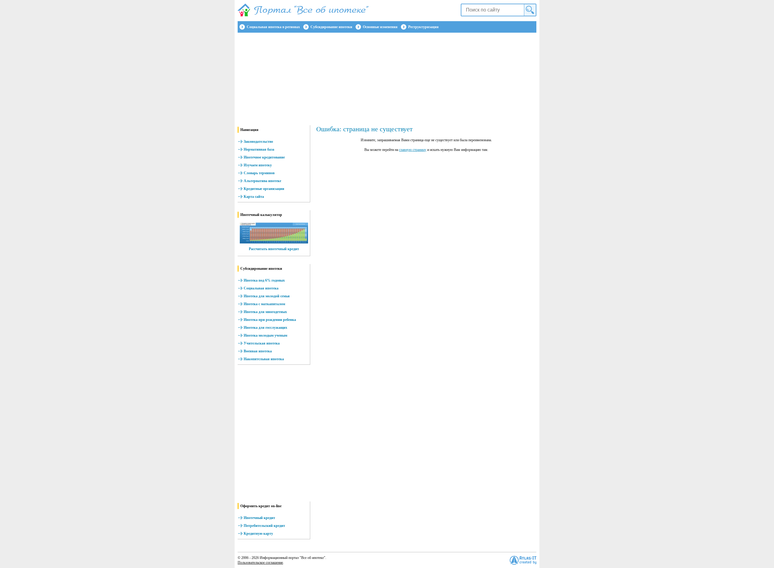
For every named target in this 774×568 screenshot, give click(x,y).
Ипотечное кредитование (264, 157)
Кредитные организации (264, 189)
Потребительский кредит (264, 526)
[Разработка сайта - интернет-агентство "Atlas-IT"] (523, 560)
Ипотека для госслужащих (265, 327)
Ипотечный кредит (259, 518)
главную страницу (412, 150)
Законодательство (258, 141)
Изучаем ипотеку (258, 165)
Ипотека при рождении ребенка (270, 320)
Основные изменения (380, 27)
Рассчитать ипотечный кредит (274, 249)
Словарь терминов (259, 173)
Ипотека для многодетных (265, 312)
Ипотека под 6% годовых (264, 280)
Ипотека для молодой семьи (267, 296)
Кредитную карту (258, 533)
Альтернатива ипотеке (262, 181)
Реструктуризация (423, 27)
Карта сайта (254, 196)
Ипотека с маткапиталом (264, 304)
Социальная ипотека (261, 288)
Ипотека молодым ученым (265, 335)
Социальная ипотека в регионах (273, 27)
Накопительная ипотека (264, 359)
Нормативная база (259, 149)
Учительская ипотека (262, 343)
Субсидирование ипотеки (331, 27)
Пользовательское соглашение (260, 562)
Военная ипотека (258, 351)
